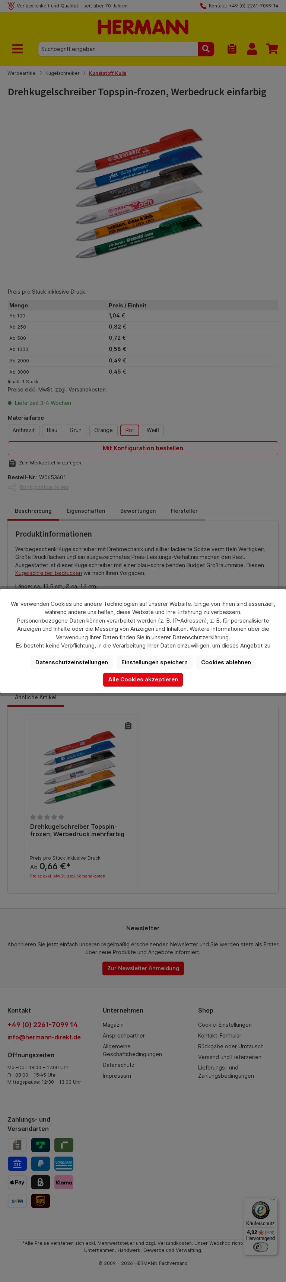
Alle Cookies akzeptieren (143, 679)
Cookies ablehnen (226, 662)
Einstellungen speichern (154, 662)
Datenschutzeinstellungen (71, 662)
